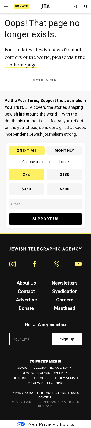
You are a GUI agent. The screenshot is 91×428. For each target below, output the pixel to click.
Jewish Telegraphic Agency (42, 367)
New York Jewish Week (43, 373)
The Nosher (21, 378)
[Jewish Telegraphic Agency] (45, 251)
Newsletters (65, 283)
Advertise (26, 300)
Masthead (64, 308)
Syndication (64, 291)
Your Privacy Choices (50, 424)
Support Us (45, 219)
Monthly (64, 150)
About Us (26, 283)
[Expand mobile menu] (6, 6)
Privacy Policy (23, 392)
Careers (65, 300)
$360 (26, 189)
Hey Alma (67, 378)
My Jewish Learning (46, 383)
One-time (27, 150)
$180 (65, 174)
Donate (21, 6)
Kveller (45, 378)
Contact (26, 291)
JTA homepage (21, 65)
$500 (65, 189)
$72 (26, 174)
